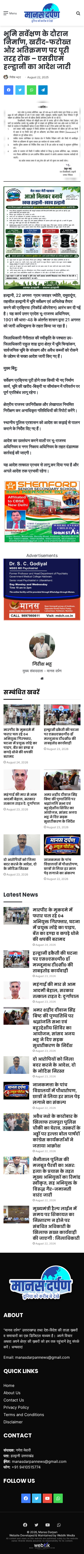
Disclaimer (13, 1422)
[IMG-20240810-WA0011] (42, 618)
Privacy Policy (16, 1407)
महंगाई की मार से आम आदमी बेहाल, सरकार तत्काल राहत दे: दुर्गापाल (22, 799)
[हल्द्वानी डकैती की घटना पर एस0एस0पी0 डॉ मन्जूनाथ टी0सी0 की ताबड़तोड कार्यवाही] (62, 714)
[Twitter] (20, 90)
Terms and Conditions (24, 1414)
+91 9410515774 (26, 1467)
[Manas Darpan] (42, 13)
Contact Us (14, 1400)
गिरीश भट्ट (15, 77)
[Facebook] (8, 90)
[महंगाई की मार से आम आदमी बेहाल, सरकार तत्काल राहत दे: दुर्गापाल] (22, 779)
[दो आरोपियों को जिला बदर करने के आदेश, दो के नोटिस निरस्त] (22, 844)
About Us (12, 1392)
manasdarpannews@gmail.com (42, 1357)
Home (9, 1385)
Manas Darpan (47, 1532)
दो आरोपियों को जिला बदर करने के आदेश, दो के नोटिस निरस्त (20, 864)
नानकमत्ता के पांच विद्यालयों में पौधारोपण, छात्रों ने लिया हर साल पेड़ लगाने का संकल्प (61, 866)
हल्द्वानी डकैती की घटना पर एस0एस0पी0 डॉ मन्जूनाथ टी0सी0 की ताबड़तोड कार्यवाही (61, 736)
